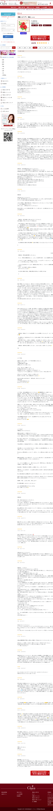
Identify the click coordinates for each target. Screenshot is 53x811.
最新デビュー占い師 (7, 97)
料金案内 (38, 7)
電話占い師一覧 (21, 7)
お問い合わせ (6, 111)
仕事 (3, 70)
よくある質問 (44, 7)
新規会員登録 (4, 792)
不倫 (3, 66)
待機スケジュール (30, 7)
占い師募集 (34, 801)
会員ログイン (4, 794)
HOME (50, 3)
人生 (3, 73)
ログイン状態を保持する (8, 33)
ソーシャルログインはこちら (8, 39)
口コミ (50, 7)
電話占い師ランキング (8, 102)
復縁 (3, 64)
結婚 (3, 62)
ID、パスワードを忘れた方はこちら (8, 42)
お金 (3, 68)
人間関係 (4, 75)
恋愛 (3, 59)
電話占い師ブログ (7, 95)
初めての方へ (14, 7)
